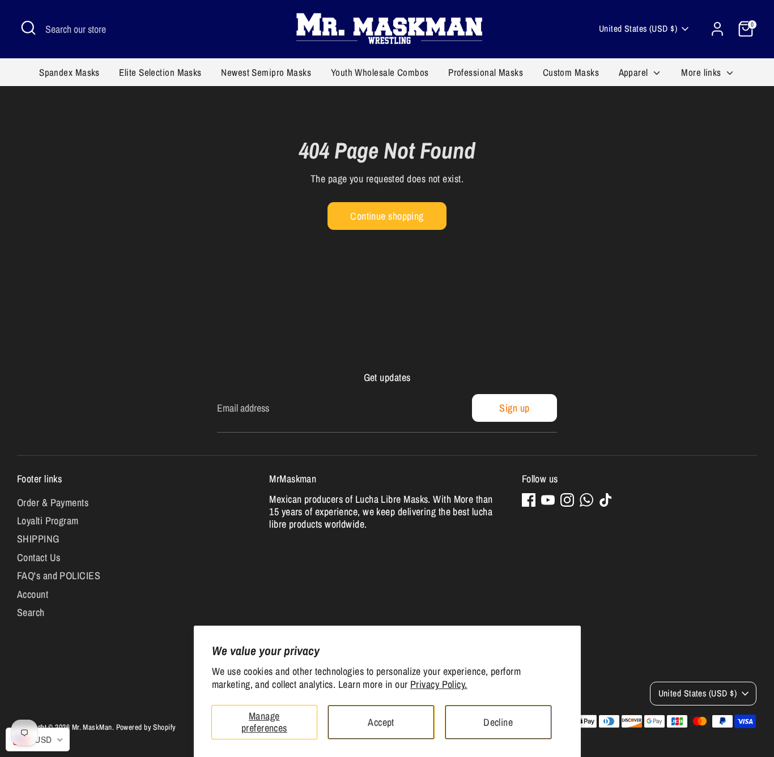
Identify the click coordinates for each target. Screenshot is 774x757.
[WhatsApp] (586, 500)
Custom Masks (571, 72)
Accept (381, 722)
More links (702, 72)
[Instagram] (567, 500)
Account (32, 594)
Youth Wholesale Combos (380, 72)
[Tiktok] (606, 500)
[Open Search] (28, 27)
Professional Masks (485, 72)
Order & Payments (52, 502)
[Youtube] (548, 500)
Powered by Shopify (146, 727)
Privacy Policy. (438, 684)
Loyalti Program (48, 521)
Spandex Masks (69, 72)
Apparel (635, 72)
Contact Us (39, 557)
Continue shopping (387, 216)
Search (31, 612)
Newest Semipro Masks (266, 72)
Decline (498, 722)
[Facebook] (528, 500)
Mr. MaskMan (92, 727)
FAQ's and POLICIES (58, 575)
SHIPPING (38, 539)
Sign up (514, 408)
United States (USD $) (638, 29)
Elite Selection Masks (160, 72)
